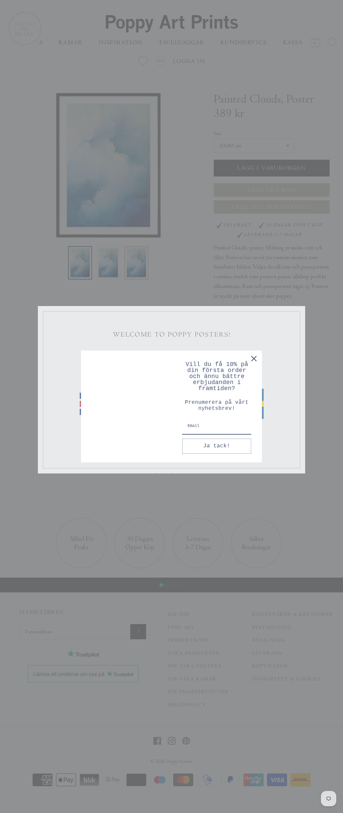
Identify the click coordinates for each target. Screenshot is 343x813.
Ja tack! (216, 446)
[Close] (254, 359)
